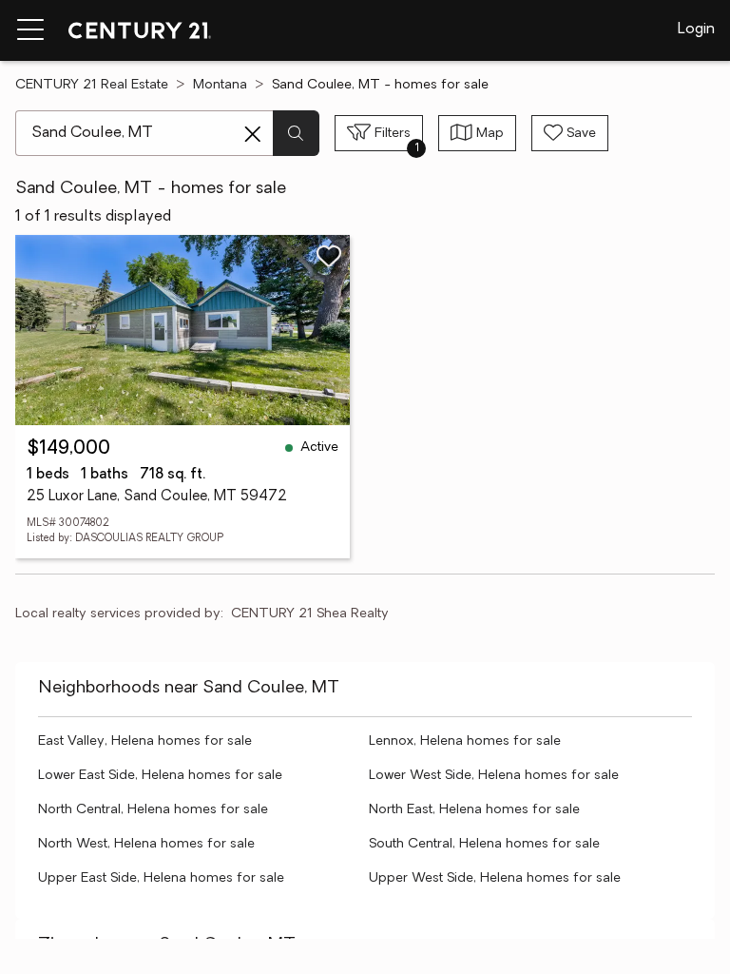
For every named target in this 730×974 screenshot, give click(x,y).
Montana (220, 85)
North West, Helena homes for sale (146, 844)
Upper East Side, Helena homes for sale (161, 878)
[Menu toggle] (30, 30)
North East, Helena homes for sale (474, 810)
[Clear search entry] (253, 134)
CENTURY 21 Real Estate (91, 85)
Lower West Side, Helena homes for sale (494, 776)
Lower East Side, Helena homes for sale (160, 776)
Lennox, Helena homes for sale (465, 741)
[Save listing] (328, 255)
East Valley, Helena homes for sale (145, 741)
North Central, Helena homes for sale (153, 810)
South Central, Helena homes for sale (484, 844)
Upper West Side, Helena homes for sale (495, 878)
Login (696, 29)
